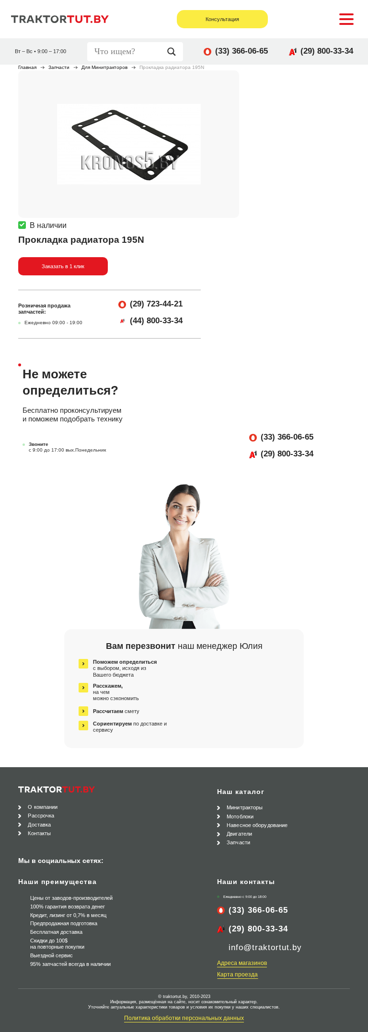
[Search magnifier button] (174, 51)
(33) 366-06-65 (241, 51)
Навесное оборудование (257, 825)
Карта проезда (237, 974)
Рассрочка (41, 815)
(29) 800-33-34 (326, 51)
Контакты (39, 833)
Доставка (39, 825)
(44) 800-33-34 (156, 320)
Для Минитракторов (104, 67)
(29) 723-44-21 (156, 303)
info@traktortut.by (265, 947)
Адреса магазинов (242, 963)
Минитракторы (245, 807)
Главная (27, 67)
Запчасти (58, 67)
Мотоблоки (240, 816)
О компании (43, 807)
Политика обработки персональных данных (184, 1018)
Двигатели (239, 834)
